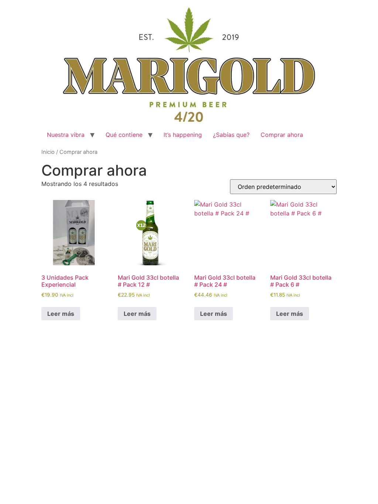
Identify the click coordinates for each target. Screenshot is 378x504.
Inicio (48, 152)
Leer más (60, 313)
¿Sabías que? (231, 134)
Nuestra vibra (66, 134)
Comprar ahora (282, 134)
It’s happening (183, 134)
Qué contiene (124, 134)
